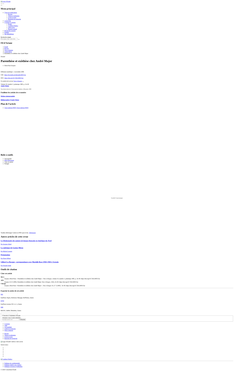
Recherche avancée (10, 31)
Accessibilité (8, 327)
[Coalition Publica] (6, 359)
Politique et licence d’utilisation (13, 366)
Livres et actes (12, 17)
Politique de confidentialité (12, 363)
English (6, 32)
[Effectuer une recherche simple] (1, 3)
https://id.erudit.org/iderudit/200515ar (15, 75)
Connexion (7, 21)
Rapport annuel (12, 29)
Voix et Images (8, 50)
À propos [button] (7, 22)
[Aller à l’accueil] (5, 1)
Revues (10, 14)
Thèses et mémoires (13, 16)
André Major (8, 52)
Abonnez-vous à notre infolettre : (11, 317)
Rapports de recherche (14, 19)
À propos (13, 22)
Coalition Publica (13, 26)
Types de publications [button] (10, 12)
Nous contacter (8, 330)
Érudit (10, 24)
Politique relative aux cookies (12, 365)
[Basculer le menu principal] (1, 5)
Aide (5, 325)
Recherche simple (6, 37)
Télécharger (32, 233)
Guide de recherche (10, 329)
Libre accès (11, 27)
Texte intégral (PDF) (10, 108)
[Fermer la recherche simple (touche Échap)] (3, 3)
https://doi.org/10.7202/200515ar (13, 78)
